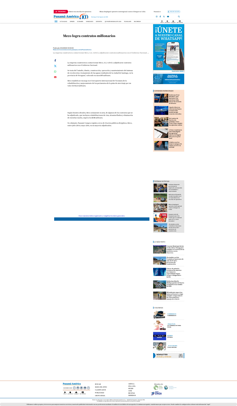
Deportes (99, 21)
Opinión (72, 21)
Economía (80, 21)
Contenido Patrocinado (163, 91)
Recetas (131, 393)
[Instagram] (156, 17)
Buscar (98, 384)
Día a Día (131, 386)
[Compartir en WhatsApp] (55, 72)
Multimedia (137, 21)
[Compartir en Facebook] (55, 60)
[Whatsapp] (74, 388)
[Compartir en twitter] (55, 66)
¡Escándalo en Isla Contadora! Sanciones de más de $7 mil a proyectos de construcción (175, 227)
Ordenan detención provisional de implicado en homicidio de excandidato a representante (175, 188)
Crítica (131, 384)
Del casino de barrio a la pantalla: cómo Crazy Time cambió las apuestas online (175, 121)
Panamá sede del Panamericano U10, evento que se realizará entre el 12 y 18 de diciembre (175, 218)
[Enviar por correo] (55, 77)
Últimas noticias (161, 181)
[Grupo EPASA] (156, 395)
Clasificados (100, 390)
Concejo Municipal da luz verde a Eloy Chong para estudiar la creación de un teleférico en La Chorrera (175, 249)
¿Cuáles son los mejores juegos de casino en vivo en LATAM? (175, 144)
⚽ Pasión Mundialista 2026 (113, 21)
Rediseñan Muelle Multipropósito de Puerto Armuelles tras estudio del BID (175, 283)
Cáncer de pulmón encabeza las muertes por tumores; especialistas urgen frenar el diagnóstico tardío (174, 273)
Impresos (132, 395)
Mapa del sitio (101, 387)
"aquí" (208, 404)
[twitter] (164, 17)
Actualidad (63, 21)
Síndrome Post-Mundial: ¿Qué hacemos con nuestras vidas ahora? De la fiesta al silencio (175, 99)
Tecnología (127, 21)
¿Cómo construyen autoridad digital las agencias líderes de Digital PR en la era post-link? (175, 134)
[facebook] (160, 17)
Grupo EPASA (100, 396)
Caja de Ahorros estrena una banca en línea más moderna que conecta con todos (175, 110)
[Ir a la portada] (66, 17)
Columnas (158, 308)
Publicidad (99, 393)
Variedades (89, 21)
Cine (130, 391)
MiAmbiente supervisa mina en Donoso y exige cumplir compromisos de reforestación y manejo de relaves (175, 295)
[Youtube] (168, 17)
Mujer (130, 388)
